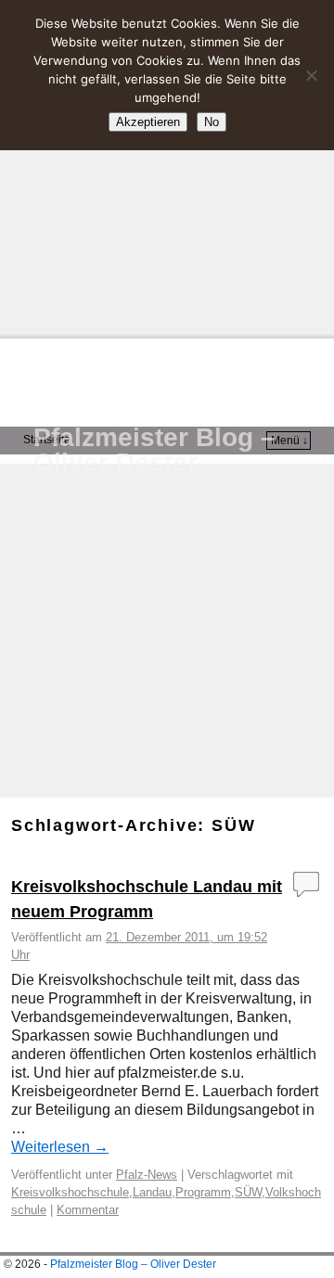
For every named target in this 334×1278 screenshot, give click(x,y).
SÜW (248, 1192)
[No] (311, 75)
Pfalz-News (146, 1175)
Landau (152, 1192)
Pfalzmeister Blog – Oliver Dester (154, 450)
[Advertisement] (167, 167)
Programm (203, 1192)
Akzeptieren (148, 122)
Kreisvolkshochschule (70, 1192)
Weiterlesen (60, 1147)
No (211, 122)
